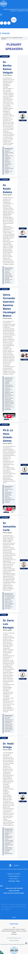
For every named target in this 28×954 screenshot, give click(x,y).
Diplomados (14, 934)
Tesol (14, 927)
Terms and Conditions (14, 940)
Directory (14, 922)
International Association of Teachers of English (14, 929)
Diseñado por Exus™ (5, 944)
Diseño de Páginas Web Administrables (17, 944)
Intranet (14, 917)
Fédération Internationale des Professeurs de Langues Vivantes (14, 931)
